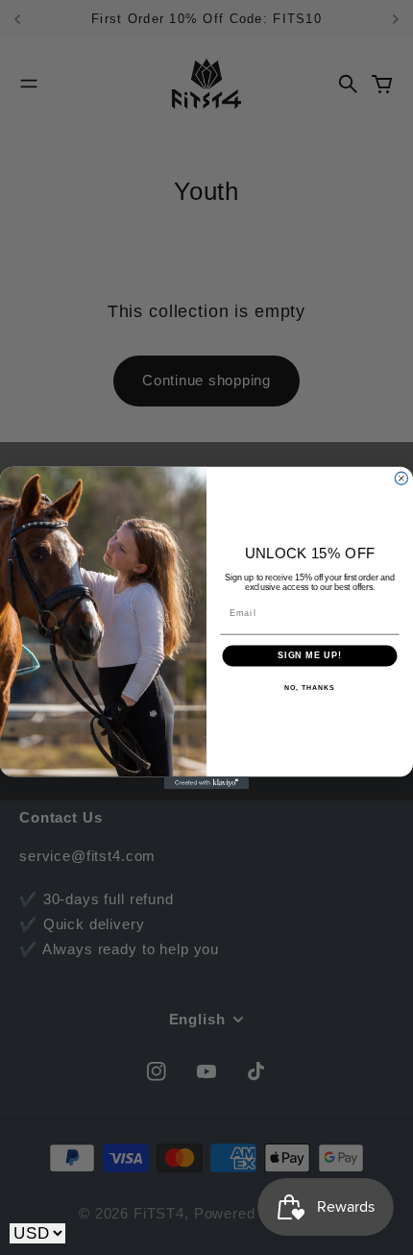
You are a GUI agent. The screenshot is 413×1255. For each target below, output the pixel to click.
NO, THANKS (309, 687)
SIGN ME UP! (310, 655)
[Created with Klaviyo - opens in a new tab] (206, 782)
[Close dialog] (401, 478)
